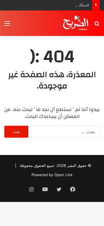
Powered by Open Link (52, 174)
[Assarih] (76, 23)
